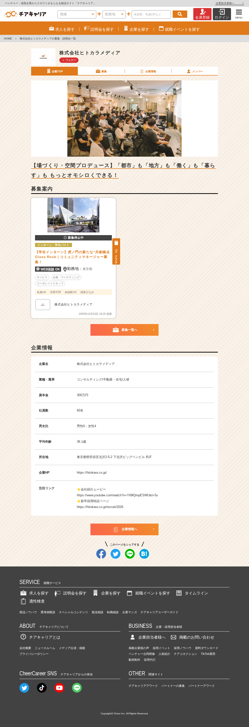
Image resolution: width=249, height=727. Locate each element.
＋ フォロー (69, 59)
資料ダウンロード (206, 648)
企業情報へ (129, 529)
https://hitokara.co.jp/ (92, 472)
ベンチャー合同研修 (142, 654)
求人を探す (39, 593)
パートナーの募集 (173, 686)
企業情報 (150, 71)
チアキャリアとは (44, 637)
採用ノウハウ (182, 648)
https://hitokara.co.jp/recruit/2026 (100, 507)
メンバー (197, 71)
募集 (104, 71)
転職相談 (113, 612)
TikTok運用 (208, 654)
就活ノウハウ (28, 612)
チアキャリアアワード (143, 686)
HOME (8, 38)
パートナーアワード (201, 686)
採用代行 (150, 659)
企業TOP (57, 71)
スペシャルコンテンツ (73, 612)
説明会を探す (75, 593)
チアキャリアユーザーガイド (159, 612)
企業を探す (111, 593)
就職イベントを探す (152, 593)
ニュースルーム (45, 648)
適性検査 (37, 601)
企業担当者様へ (230, 3)
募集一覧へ (129, 330)
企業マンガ (129, 612)
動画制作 (134, 659)
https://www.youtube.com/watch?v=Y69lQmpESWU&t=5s (117, 495)
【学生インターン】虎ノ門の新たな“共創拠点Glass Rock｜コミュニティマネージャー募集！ (72, 257)
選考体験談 (48, 612)
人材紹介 (164, 654)
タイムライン (196, 593)
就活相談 (97, 612)
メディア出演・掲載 (72, 648)
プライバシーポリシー (34, 654)
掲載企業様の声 (139, 648)
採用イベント (161, 648)
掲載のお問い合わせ (196, 637)
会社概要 (25, 648)
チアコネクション (185, 654)
